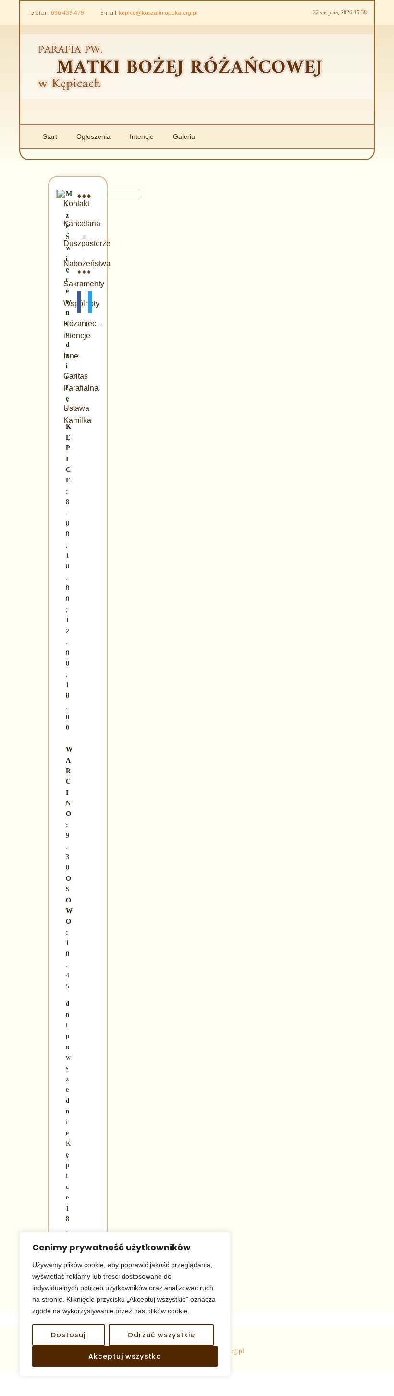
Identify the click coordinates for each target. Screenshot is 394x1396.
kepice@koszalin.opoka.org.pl (158, 13)
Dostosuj (68, 1335)
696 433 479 (67, 13)
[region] (125, 1304)
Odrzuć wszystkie (161, 1335)
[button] (79, 302)
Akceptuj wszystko (124, 1356)
